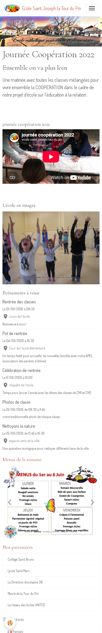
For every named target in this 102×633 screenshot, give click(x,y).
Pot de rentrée (14, 333)
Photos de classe (16, 402)
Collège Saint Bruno (21, 559)
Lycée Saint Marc (19, 571)
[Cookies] (10, 623)
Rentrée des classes (19, 301)
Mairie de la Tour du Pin (23, 593)
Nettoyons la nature (18, 426)
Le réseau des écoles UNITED (26, 605)
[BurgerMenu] (92, 8)
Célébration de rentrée (21, 370)
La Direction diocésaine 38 (25, 582)
